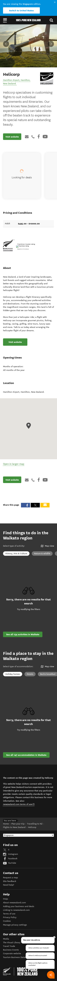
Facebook (12, 858)
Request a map (10, 877)
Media (6, 939)
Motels (30, 674)
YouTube (11, 863)
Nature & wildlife (42, 553)
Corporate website (12, 953)
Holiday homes (12, 674)
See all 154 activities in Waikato (22, 634)
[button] (5, 20)
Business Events (11, 950)
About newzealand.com (14, 902)
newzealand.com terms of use (19, 804)
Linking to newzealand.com (16, 910)
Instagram (12, 854)
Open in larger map (13, 463)
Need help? (8, 885)
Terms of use (9, 913)
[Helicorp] (47, 78)
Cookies (7, 921)
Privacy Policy (9, 917)
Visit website (12, 136)
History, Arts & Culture (16, 553)
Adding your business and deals (18, 906)
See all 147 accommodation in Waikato (26, 754)
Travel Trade (9, 946)
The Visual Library (11, 942)
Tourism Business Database (16, 957)
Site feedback (9, 881)
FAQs (5, 899)
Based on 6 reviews (23, 249)
